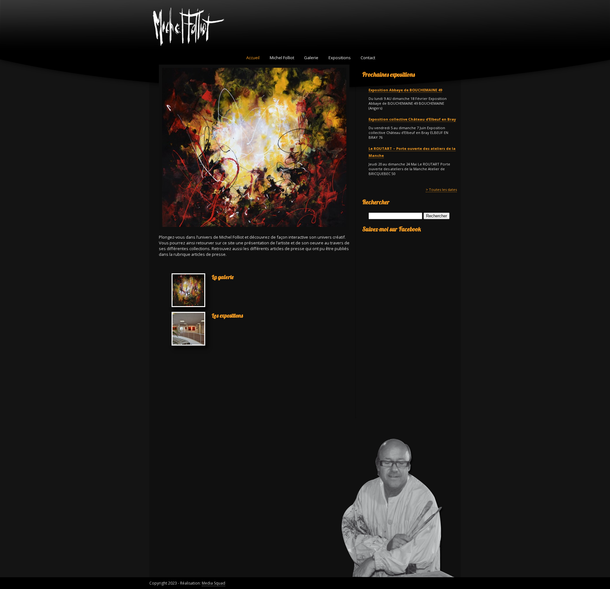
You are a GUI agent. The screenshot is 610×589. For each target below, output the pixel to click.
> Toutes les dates (441, 189)
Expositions (340, 57)
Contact (368, 57)
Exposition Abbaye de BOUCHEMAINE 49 (405, 90)
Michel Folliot (282, 57)
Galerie (311, 57)
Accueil (253, 57)
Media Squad (213, 583)
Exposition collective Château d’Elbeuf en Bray (412, 119)
